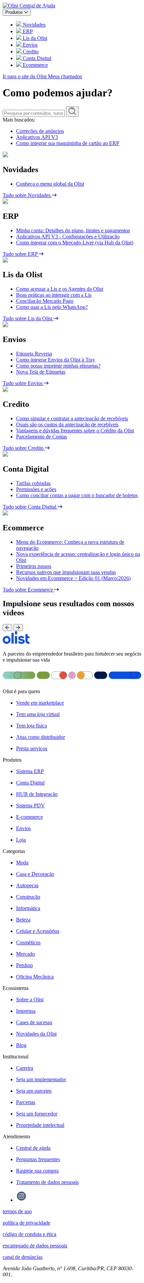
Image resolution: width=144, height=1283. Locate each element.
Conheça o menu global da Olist (50, 184)
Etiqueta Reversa (34, 354)
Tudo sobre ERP (21, 254)
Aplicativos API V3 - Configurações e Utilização (68, 236)
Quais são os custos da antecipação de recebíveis (67, 424)
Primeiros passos (33, 566)
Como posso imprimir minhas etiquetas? (58, 366)
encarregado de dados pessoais (35, 1245)
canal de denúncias (23, 1257)
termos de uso (17, 1211)
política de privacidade (26, 1223)
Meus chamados (65, 76)
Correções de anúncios (40, 131)
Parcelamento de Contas (41, 436)
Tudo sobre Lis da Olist (28, 318)
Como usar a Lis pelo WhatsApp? (52, 307)
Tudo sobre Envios (23, 383)
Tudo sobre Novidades (27, 195)
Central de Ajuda (37, 5)
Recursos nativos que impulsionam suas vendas (66, 572)
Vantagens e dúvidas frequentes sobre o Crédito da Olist (75, 430)
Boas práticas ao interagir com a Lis (53, 295)
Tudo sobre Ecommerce (28, 589)
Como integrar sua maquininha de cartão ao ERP (67, 143)
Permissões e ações (36, 489)
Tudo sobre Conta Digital (30, 507)
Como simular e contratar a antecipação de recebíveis (72, 418)
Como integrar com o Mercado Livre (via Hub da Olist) (74, 242)
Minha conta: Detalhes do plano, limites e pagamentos (73, 230)
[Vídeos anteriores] (7, 627)
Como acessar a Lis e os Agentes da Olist (59, 289)
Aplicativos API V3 (37, 137)
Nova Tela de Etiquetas (40, 372)
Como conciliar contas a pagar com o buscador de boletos (77, 495)
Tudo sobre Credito (24, 448)
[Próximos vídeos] (18, 627)
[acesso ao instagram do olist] (21, 1200)
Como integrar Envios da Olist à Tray (55, 360)
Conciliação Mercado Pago (44, 301)
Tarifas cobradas (33, 483)
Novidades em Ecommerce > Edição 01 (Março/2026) (73, 578)
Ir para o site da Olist (25, 76)
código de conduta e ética (29, 1234)
